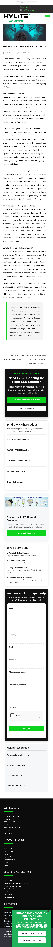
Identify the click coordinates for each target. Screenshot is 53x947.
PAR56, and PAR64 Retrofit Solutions (16, 883)
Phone (12, 660)
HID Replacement (10, 897)
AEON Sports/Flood (10, 822)
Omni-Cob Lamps (15, 482)
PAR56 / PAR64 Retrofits (18, 450)
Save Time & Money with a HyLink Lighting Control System (35, 360)
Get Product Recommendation (26, 400)
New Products (9, 848)
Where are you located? (19, 672)
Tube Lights (8, 833)
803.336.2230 (27, 7)
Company (13, 635)
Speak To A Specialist (32, 933)
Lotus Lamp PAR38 (10, 819)
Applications (8, 880)
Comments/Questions (17, 685)
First (10, 618)
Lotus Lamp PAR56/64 (11, 816)
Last (10, 627)
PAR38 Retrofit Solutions (12, 886)
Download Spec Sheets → (18, 755)
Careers (6, 865)
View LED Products (26, 533)
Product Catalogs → (16, 775)
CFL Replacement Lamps (18, 461)
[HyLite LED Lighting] (16, 23)
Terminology (29, 52)
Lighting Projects (9, 856)
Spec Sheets (8, 851)
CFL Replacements (10, 824)
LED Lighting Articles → (17, 785)
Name (12, 608)
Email (12, 647)
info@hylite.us (28, 10)
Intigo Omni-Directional (12, 827)
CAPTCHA (13, 708)
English (22, 2)
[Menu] (48, 15)
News (6, 854)
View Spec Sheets (32, 940)
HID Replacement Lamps (18, 439)
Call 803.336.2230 (26, 408)
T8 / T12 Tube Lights (16, 471)
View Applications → (16, 765)
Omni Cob (7, 830)
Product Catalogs (9, 859)
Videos (6, 862)
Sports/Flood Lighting (11, 888)
